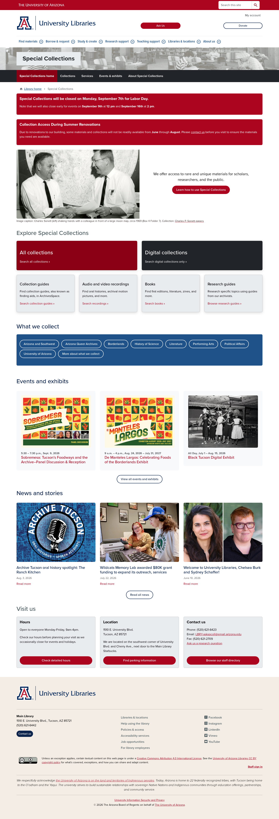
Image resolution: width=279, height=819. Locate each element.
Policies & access (132, 730)
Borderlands (116, 344)
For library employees (135, 748)
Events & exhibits (110, 76)
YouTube (214, 742)
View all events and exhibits (139, 479)
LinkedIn (214, 730)
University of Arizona (38, 354)
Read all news (139, 595)
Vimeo (213, 736)
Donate (243, 25)
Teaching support (148, 41)
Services (87, 76)
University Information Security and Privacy (139, 800)
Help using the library (135, 724)
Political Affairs (235, 344)
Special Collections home (37, 76)
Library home (33, 89)
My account (253, 15)
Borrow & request (57, 41)
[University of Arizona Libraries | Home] (56, 23)
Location (110, 622)
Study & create (87, 41)
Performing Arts (203, 344)
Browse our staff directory (223, 660)
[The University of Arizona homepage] (41, 5)
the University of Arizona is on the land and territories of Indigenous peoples (105, 780)
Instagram (215, 724)
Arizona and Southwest (39, 344)
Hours (25, 622)
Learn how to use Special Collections (201, 190)
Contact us (196, 622)
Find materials (28, 41)
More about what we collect (80, 354)
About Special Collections (145, 76)
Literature (175, 344)
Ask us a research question (204, 643)
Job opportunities (132, 742)
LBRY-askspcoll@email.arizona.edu (218, 634)
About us (209, 41)
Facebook (215, 717)
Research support (117, 41)
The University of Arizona (170, 804)
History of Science (147, 344)
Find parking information (139, 660)
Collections (67, 76)
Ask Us (160, 25)
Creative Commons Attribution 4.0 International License (169, 758)
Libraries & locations (181, 41)
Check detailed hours (56, 660)
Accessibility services (135, 736)
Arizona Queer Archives (81, 344)
